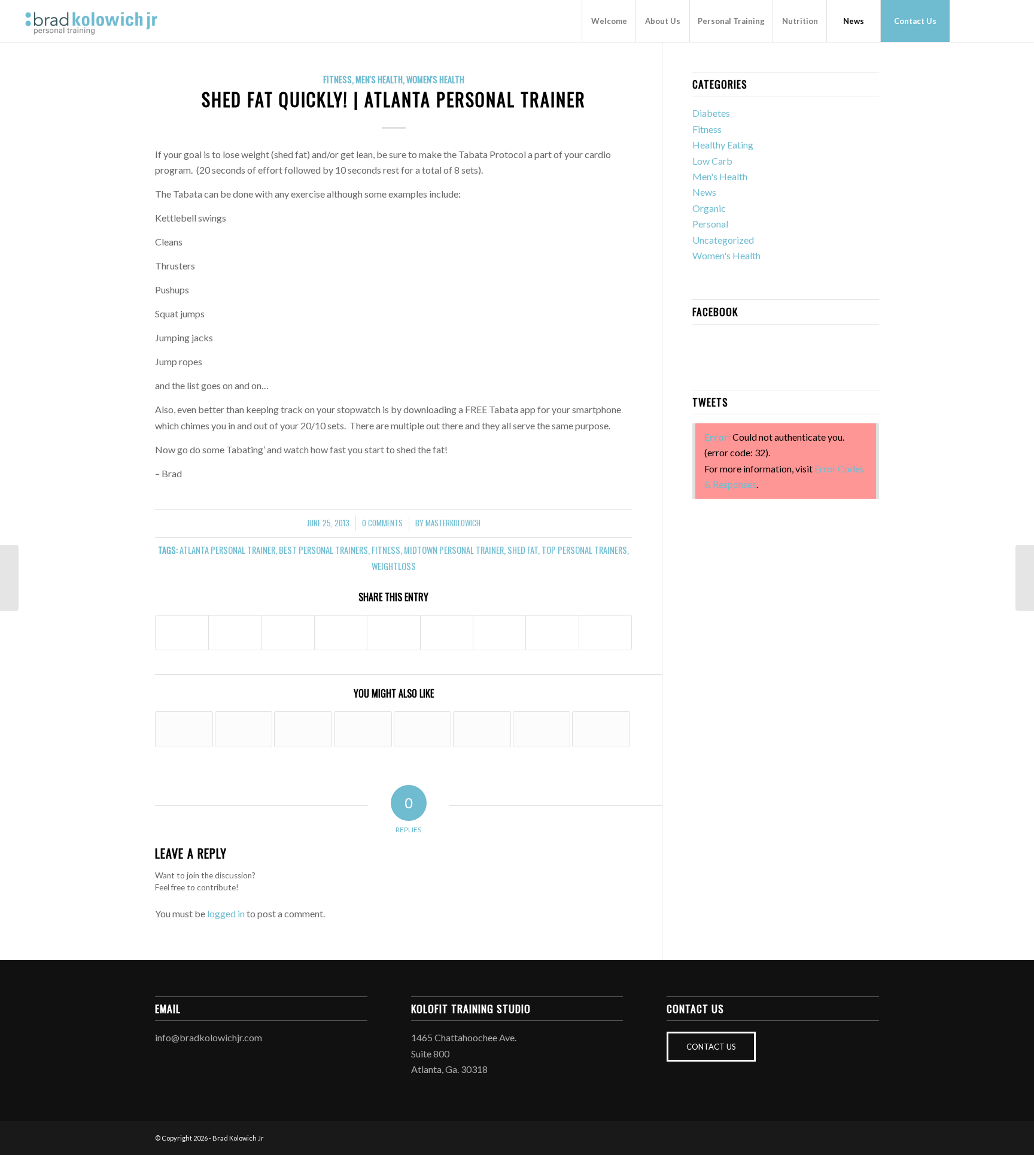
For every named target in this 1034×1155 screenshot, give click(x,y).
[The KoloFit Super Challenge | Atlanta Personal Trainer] (363, 729)
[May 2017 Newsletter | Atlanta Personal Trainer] (244, 729)
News (704, 192)
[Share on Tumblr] (447, 633)
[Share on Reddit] (552, 633)
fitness (386, 550)
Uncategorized (723, 239)
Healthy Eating (722, 144)
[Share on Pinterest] (341, 633)
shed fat (522, 550)
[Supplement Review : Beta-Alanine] (9, 578)
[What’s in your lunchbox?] (482, 729)
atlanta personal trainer (227, 550)
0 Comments (382, 523)
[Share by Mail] (605, 633)
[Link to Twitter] (1004, 20)
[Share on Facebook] (182, 633)
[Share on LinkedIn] (393, 633)
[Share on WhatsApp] (288, 633)
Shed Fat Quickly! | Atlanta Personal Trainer (394, 99)
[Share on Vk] (499, 633)
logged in (226, 913)
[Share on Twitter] (235, 633)
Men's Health (379, 79)
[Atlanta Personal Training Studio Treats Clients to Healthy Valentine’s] (303, 729)
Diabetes (711, 113)
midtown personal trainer (454, 550)
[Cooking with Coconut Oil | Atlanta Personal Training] (601, 729)
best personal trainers (323, 550)
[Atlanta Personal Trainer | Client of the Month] (423, 729)
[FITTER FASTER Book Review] (542, 729)
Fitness (337, 79)
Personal (710, 223)
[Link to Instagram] (986, 20)
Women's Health (435, 79)
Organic (709, 208)
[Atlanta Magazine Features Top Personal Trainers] (184, 729)
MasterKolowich (452, 523)
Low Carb (712, 160)
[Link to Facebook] (968, 20)
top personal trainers (584, 550)
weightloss (394, 566)
